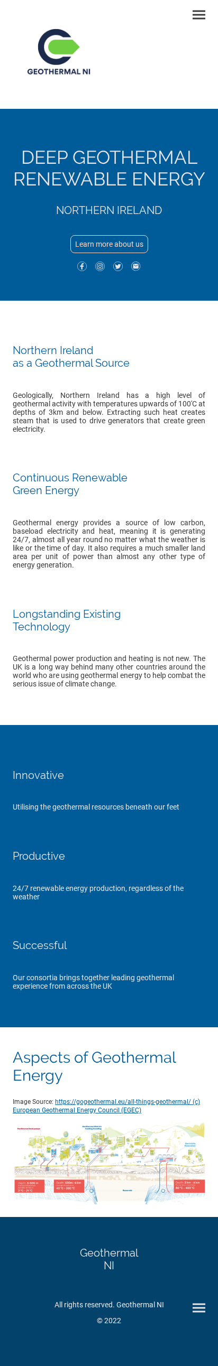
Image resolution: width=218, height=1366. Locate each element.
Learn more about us (109, 244)
